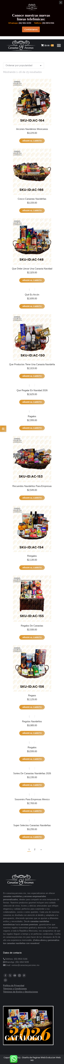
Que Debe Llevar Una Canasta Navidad (32, 268)
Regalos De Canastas (32, 625)
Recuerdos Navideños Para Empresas (32, 486)
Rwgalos (32, 747)
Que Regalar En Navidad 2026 (32, 390)
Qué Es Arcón (32, 294)
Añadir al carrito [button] (32, 141)
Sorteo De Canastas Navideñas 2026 (32, 773)
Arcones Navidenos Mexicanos (32, 129)
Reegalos (32, 556)
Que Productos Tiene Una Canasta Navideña (32, 364)
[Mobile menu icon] (59, 45)
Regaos (32, 695)
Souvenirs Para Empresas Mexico (32, 799)
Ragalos (32, 416)
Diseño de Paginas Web (33, 1057)
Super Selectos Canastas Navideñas (32, 825)
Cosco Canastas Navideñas (32, 198)
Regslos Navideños (32, 721)
